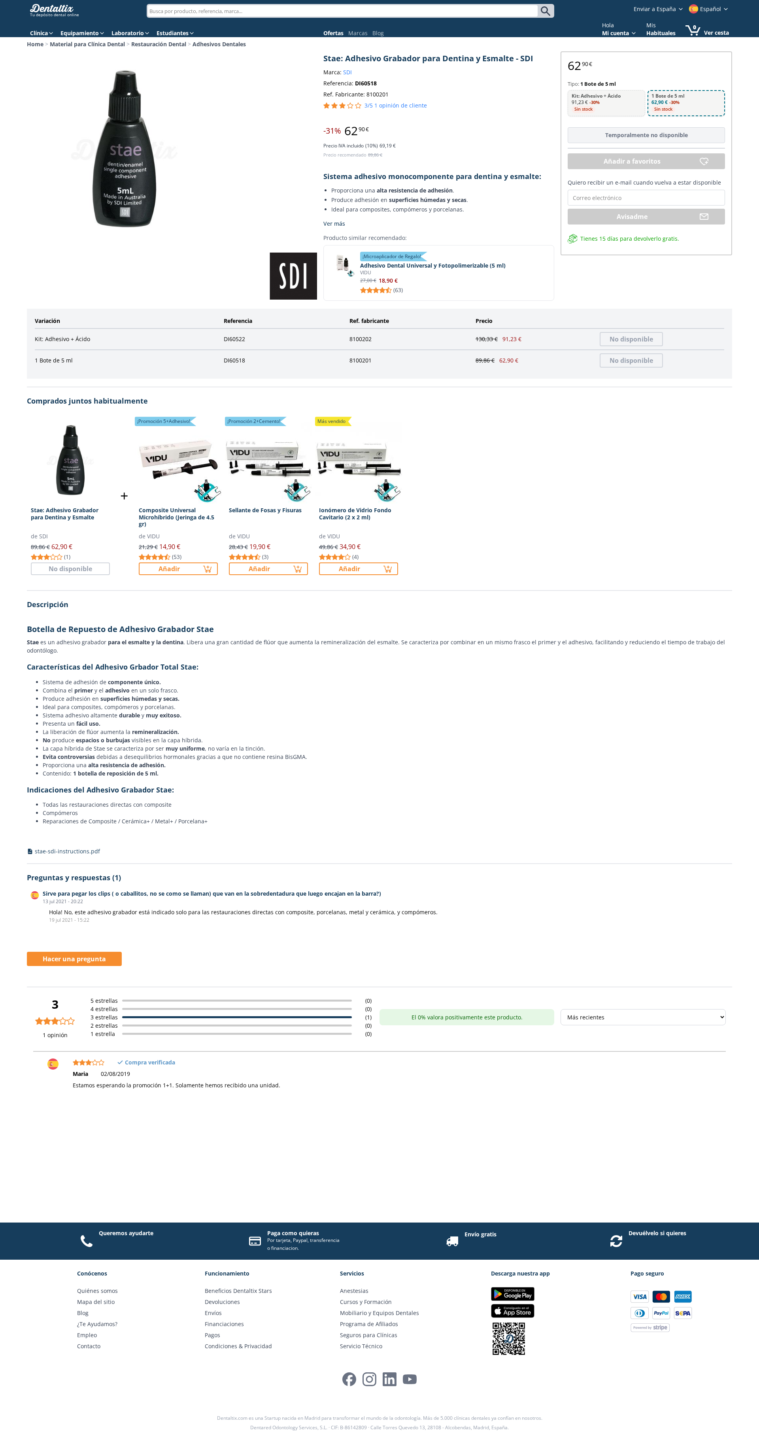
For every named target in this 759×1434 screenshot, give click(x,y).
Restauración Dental (158, 44)
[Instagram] (369, 1379)
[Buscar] (547, 11)
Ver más (334, 223)
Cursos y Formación (366, 1302)
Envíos (213, 1313)
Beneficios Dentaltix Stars (238, 1290)
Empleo (87, 1335)
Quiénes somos (97, 1290)
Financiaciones (224, 1324)
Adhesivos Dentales (219, 44)
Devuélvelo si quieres (657, 1233)
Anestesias (354, 1290)
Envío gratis (480, 1234)
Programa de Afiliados (369, 1324)
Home (35, 44)
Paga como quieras (293, 1233)
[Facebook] (349, 1379)
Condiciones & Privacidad (238, 1346)
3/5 (395, 105)
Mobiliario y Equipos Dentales (379, 1313)
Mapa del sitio (96, 1302)
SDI (347, 72)
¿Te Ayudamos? (97, 1324)
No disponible (631, 339)
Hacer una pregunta (74, 959)
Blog (378, 33)
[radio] (606, 103)
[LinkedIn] (389, 1379)
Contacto (88, 1346)
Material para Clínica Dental (87, 44)
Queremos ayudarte (126, 1233)
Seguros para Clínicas (368, 1335)
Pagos (212, 1335)
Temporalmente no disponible (646, 135)
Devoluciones (222, 1302)
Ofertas (333, 33)
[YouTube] (410, 1379)
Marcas (358, 33)
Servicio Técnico (361, 1346)
